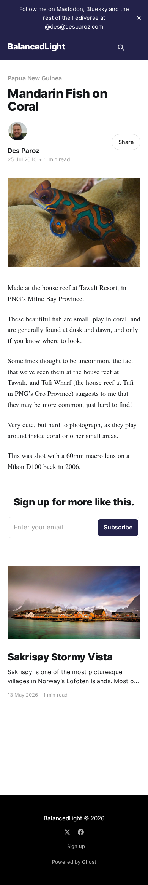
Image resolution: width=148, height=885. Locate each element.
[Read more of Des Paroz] (18, 131)
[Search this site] (121, 47)
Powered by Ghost (74, 862)
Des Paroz (23, 151)
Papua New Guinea (35, 78)
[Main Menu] (136, 47)
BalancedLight (36, 47)
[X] (67, 832)
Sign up (76, 846)
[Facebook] (81, 832)
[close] (139, 18)
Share (126, 142)
